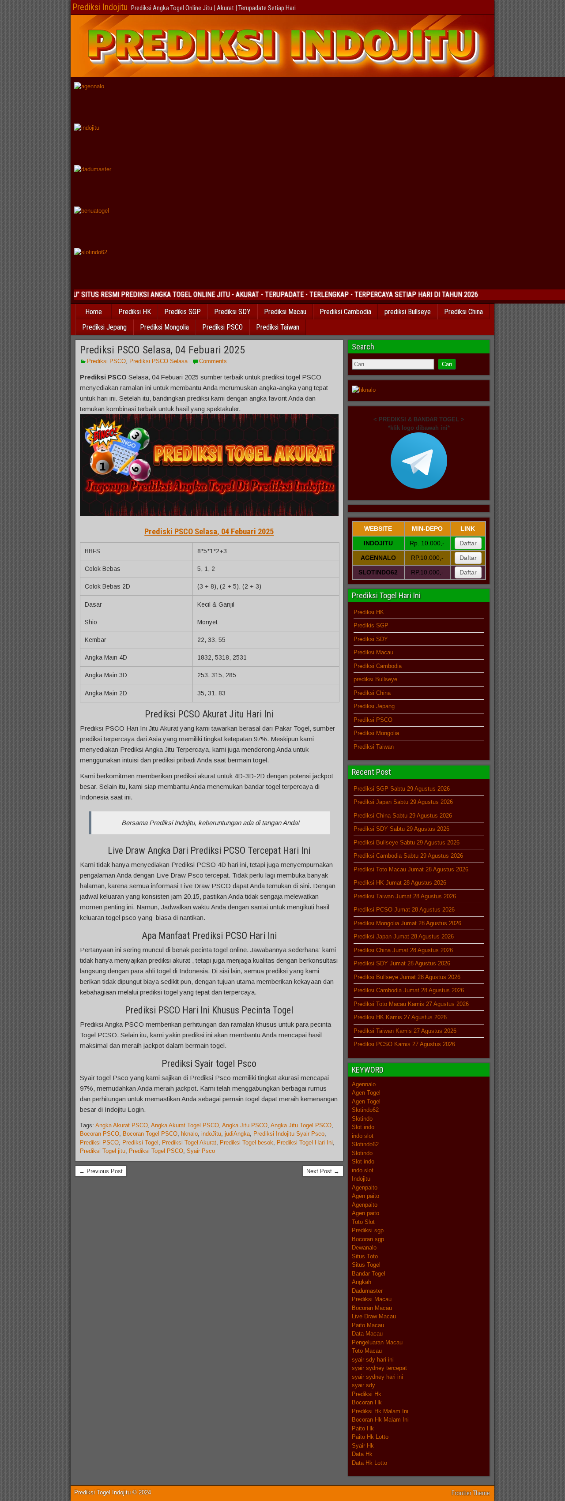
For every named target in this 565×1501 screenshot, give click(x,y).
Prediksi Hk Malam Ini (380, 1411)
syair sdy (363, 1385)
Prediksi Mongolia (164, 327)
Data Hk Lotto (369, 1463)
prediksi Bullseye (407, 312)
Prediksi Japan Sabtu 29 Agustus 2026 (403, 802)
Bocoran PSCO (99, 1133)
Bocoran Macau (372, 1308)
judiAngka (237, 1133)
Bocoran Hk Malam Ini (380, 1419)
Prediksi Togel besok (246, 1142)
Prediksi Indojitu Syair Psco (288, 1133)
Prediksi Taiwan (277, 327)
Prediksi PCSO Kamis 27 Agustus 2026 (404, 1044)
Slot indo (363, 1127)
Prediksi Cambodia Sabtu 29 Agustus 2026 (408, 855)
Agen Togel (366, 1092)
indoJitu (211, 1133)
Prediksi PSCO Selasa (158, 361)
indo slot (362, 1136)
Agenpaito (364, 1187)
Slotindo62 (365, 1110)
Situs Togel (366, 1264)
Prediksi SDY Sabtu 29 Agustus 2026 (401, 829)
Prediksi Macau (285, 312)
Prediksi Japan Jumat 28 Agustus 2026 (404, 936)
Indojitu (361, 1178)
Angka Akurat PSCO (121, 1125)
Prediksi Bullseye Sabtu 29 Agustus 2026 (407, 842)
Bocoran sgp (368, 1239)
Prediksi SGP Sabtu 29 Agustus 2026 (402, 788)
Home (93, 312)
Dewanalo (364, 1247)
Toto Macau (367, 1350)
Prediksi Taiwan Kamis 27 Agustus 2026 (405, 1031)
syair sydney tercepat (379, 1368)
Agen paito (365, 1196)
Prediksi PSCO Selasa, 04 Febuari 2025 (162, 350)
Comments (213, 361)
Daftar (468, 543)
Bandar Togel (368, 1273)
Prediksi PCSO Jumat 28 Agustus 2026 (404, 909)
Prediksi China (463, 312)
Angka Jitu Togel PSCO (301, 1125)
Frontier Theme (471, 1493)
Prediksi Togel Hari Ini (305, 1142)
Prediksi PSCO (222, 327)
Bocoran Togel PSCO (150, 1133)
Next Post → (322, 1171)
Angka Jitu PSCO (244, 1125)
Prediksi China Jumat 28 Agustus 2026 (403, 950)
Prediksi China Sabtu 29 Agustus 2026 (403, 815)
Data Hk (362, 1454)
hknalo (189, 1133)
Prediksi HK (134, 312)
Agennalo (364, 1084)
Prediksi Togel (140, 1142)
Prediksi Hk (366, 1394)
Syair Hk (363, 1445)
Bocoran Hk (367, 1402)
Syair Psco (201, 1151)
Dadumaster (367, 1290)
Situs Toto (365, 1256)
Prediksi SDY (232, 312)
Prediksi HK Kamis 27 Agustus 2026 (400, 1017)
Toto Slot (363, 1222)
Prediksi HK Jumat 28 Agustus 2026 (400, 882)
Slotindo (362, 1118)
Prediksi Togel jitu (102, 1151)
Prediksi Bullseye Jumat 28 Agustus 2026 (407, 977)
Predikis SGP (182, 312)
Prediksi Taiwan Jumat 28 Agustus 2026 (405, 896)
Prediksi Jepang (104, 327)
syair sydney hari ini (377, 1376)
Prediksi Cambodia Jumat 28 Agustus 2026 (409, 990)
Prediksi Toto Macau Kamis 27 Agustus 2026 (411, 1004)
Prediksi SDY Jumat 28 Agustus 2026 (402, 963)
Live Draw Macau (374, 1316)
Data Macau (367, 1333)
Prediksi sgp (368, 1230)
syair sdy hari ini (373, 1359)
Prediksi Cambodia (345, 312)
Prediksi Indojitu (100, 7)
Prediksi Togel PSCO (156, 1151)
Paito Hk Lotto (370, 1436)
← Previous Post (101, 1171)
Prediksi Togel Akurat (189, 1142)
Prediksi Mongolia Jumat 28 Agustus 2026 (407, 923)
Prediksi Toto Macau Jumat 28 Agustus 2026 (411, 869)
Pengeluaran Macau (377, 1342)
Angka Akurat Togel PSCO (185, 1125)
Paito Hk (363, 1428)
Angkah (361, 1282)
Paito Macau (368, 1325)
